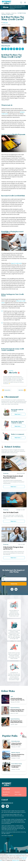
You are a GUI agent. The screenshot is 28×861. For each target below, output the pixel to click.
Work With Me (6, 792)
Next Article (21, 390)
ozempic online (15, 860)
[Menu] (25, 2)
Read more (17, 414)
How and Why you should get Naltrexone (16, 854)
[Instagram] (12, 589)
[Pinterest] (16, 589)
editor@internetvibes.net (7, 802)
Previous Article (7, 390)
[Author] (19, 373)
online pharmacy (23, 857)
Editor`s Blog (18, 794)
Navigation (5, 794)
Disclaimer (17, 792)
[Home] (6, 2)
